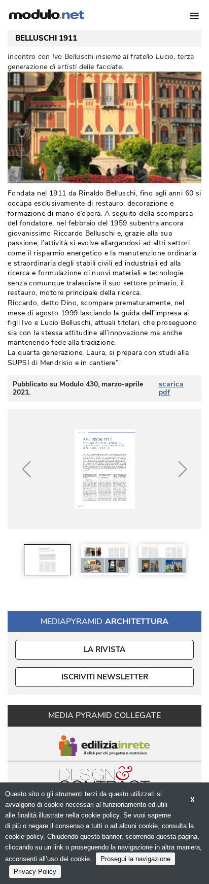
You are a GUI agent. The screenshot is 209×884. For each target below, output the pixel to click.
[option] (47, 559)
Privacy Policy (35, 871)
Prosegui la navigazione (135, 859)
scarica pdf (171, 388)
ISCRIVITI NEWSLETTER (104, 677)
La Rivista (105, 649)
